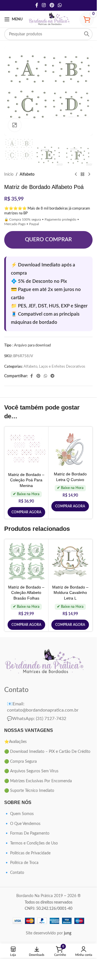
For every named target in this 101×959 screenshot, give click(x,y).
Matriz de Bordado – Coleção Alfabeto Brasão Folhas (26, 592)
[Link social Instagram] (44, 5)
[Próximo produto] (89, 174)
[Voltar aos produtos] (82, 174)
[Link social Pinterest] (52, 5)
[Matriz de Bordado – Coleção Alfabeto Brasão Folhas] (26, 561)
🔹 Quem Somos (19, 814)
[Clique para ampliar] (14, 125)
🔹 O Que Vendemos (22, 824)
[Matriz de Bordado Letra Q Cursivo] (70, 448)
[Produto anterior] (75, 174)
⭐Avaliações (15, 742)
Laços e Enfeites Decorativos (62, 366)
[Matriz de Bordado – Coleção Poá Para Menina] (26, 448)
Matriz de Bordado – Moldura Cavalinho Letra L (70, 592)
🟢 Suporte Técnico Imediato (29, 791)
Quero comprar (48, 239)
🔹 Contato (14, 873)
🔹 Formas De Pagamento (26, 833)
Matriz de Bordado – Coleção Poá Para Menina (26, 480)
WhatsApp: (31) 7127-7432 (36, 718)
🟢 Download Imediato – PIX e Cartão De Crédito (47, 752)
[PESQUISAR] (87, 34)
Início (8, 174)
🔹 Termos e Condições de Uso (31, 843)
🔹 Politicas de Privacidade (27, 853)
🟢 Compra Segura (20, 762)
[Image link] (44, 662)
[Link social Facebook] (36, 5)
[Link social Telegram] (52, 376)
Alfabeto (27, 174)
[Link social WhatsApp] (59, 5)
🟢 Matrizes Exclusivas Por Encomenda (38, 781)
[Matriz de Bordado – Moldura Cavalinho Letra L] (70, 561)
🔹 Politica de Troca (21, 863)
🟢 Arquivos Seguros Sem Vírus (31, 771)
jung (67, 933)
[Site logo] (49, 19)
